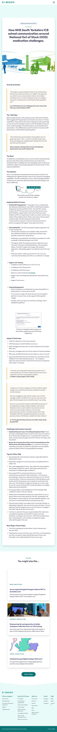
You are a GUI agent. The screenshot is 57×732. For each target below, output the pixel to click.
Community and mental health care (7, 704)
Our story (34, 701)
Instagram (46, 703)
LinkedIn (46, 701)
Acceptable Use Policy (23, 713)
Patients (4, 707)
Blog (33, 708)
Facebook (46, 698)
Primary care (5, 698)
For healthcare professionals (21, 701)
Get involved (34, 705)
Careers (33, 703)
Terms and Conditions (23, 705)
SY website (31, 273)
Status (52, 701)
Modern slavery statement (35, 713)
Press (33, 710)
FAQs (52, 698)
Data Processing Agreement (21, 710)
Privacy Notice (21, 707)
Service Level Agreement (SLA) (22, 716)
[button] (54, 2)
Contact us (53, 704)
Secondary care (6, 701)
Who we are (34, 698)
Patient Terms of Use (22, 719)
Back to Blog (28, 674)
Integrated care (6, 709)
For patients (20, 698)
